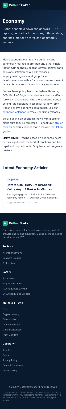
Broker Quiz (9, 263)
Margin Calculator (12, 329)
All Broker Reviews (12, 252)
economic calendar (14, 112)
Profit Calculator (11, 334)
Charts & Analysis (12, 324)
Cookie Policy (10, 370)
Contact (7, 355)
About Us (7, 350)
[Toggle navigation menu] (60, 5)
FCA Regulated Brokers (15, 288)
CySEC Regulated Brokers (16, 293)
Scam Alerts (9, 278)
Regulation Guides (12, 283)
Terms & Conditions (13, 365)
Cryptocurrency (11, 314)
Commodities (9, 319)
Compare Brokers (12, 258)
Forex (6, 309)
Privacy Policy (10, 360)
